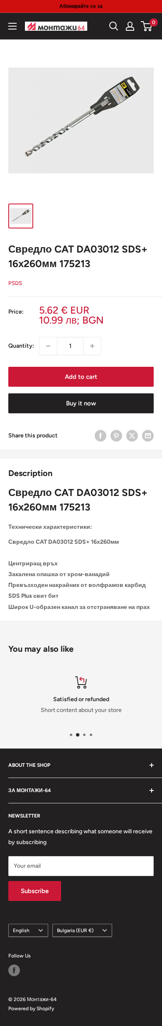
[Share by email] (148, 436)
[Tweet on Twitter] (132, 436)
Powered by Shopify (31, 1008)
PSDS (15, 283)
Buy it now (81, 403)
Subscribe (35, 891)
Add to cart (81, 376)
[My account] (130, 26)
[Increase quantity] (92, 346)
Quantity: (21, 345)
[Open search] (113, 26)
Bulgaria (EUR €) (75, 930)
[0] (147, 26)
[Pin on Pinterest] (116, 436)
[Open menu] (12, 26)
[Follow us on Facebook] (14, 970)
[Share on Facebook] (100, 436)
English (21, 930)
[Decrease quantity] (48, 346)
